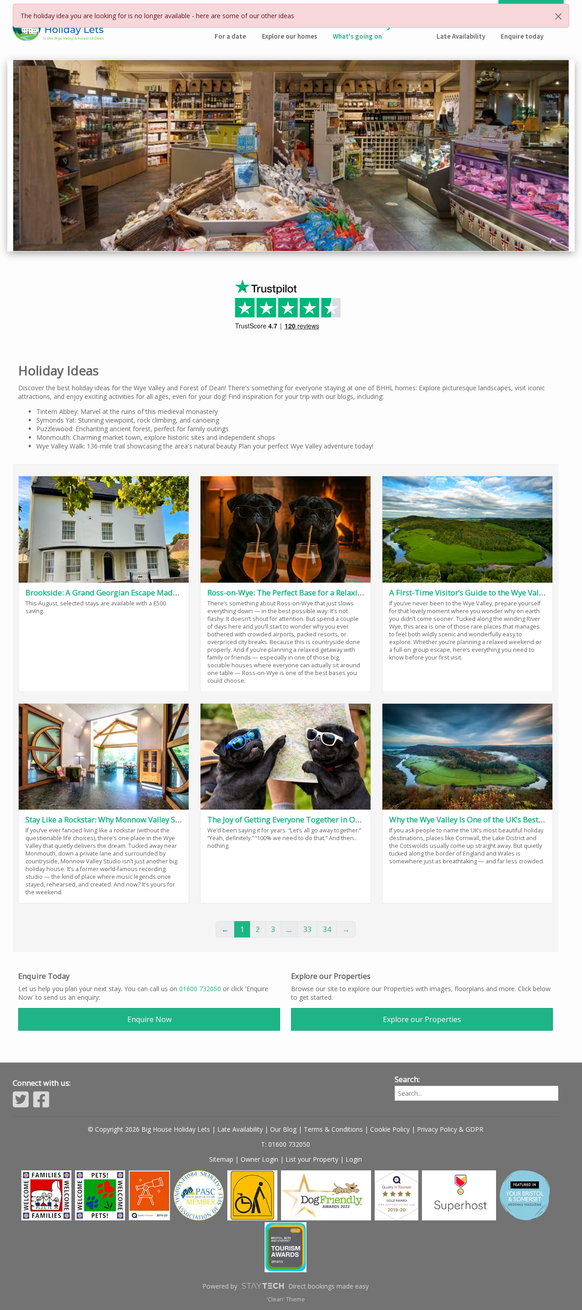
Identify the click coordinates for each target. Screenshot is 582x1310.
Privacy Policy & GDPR (450, 1129)
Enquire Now (149, 1019)
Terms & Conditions (333, 1129)
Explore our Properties (422, 1019)
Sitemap (221, 1159)
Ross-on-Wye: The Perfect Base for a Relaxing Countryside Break (320, 592)
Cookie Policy (390, 1129)
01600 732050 (200, 988)
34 (327, 929)
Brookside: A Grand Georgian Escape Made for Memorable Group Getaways (158, 592)
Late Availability (240, 1129)
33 (307, 929)
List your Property (312, 1159)
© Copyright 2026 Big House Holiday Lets (149, 1129)
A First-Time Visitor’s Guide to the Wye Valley (469, 592)
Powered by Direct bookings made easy (285, 1286)
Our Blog (283, 1129)
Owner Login (259, 1159)
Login (354, 1159)
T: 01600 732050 (285, 1144)
